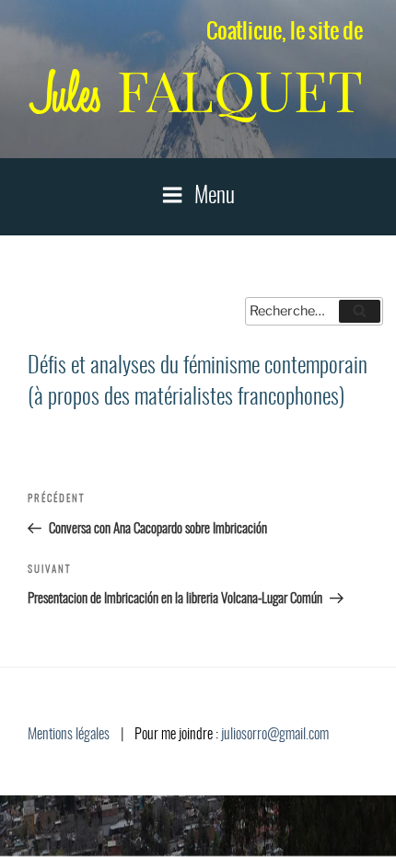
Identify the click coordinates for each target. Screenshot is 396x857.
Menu (214, 197)
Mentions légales (69, 734)
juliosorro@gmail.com (275, 734)
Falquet (198, 91)
